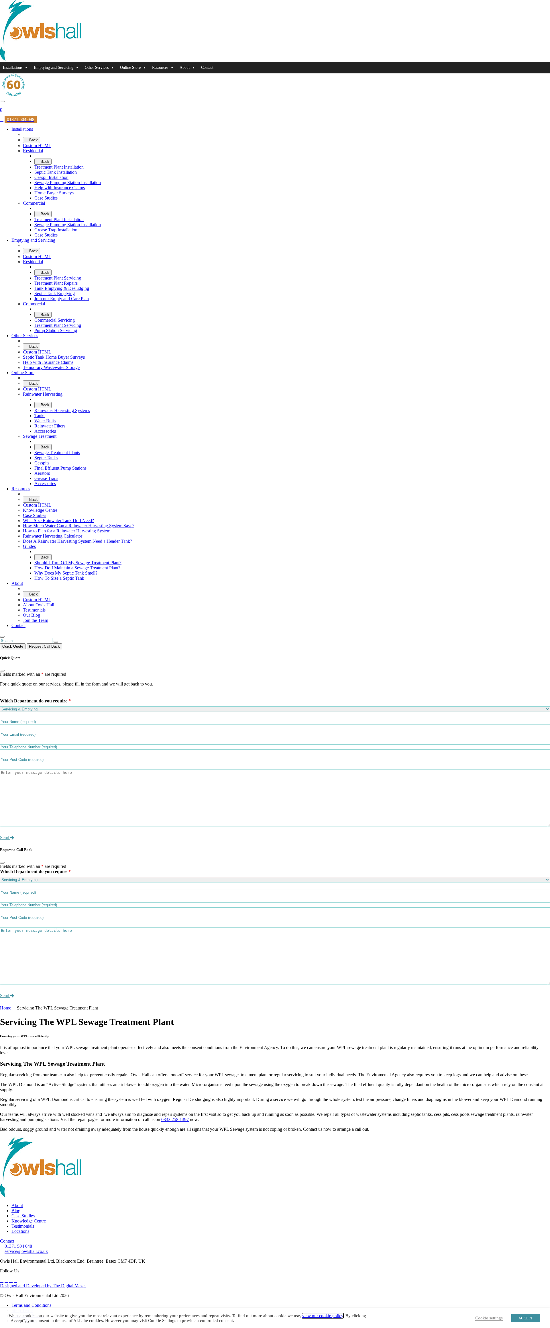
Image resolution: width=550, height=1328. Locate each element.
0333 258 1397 (175, 1119)
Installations (12, 67)
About (185, 67)
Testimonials (22, 1226)
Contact (207, 67)
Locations (20, 1231)
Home (5, 1007)
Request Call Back (44, 646)
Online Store (130, 67)
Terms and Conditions (31, 1305)
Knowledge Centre (28, 1220)
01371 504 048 (18, 1246)
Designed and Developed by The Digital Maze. (43, 1285)
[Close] (2, 670)
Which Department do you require (35, 700)
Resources (160, 67)
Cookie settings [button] (489, 1318)
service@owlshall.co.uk (26, 1251)
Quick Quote (12, 646)
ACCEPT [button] (525, 1318)
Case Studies (23, 1215)
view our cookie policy (322, 1315)
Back (33, 140)
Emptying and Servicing (53, 67)
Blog (15, 1210)
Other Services (97, 67)
